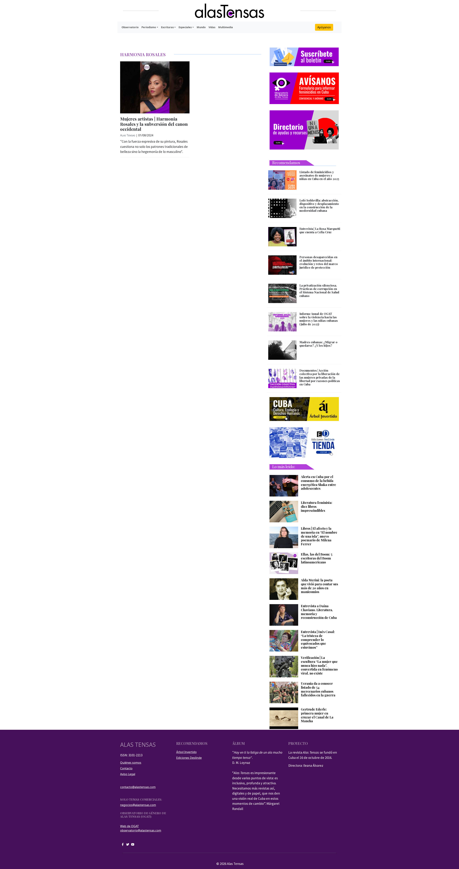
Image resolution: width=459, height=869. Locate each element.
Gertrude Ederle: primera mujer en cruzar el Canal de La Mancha (317, 715)
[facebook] (122, 844)
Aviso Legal (127, 774)
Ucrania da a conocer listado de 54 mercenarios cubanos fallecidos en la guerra (318, 689)
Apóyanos (324, 27)
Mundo (201, 27)
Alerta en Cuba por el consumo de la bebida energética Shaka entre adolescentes (318, 482)
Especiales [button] (185, 27)
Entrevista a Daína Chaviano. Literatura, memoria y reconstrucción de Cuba (319, 612)
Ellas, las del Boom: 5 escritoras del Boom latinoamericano (316, 558)
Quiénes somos (130, 763)
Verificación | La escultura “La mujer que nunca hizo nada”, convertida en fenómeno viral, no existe (319, 665)
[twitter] (127, 844)
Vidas (212, 27)
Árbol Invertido (186, 752)
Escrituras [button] (167, 27)
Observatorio (130, 27)
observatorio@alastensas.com (140, 830)
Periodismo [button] (148, 27)
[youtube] (132, 844)
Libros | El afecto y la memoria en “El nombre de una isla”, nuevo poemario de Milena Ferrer (319, 536)
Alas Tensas (127, 135)
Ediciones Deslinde (189, 758)
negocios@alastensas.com (138, 805)
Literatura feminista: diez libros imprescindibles (316, 506)
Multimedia (225, 27)
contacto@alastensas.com (138, 787)
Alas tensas (138, 744)
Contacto (126, 768)
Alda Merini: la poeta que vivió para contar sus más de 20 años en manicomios (319, 586)
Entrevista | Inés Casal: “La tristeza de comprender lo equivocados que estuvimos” (318, 639)
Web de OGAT (129, 826)
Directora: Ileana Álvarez (305, 765)
